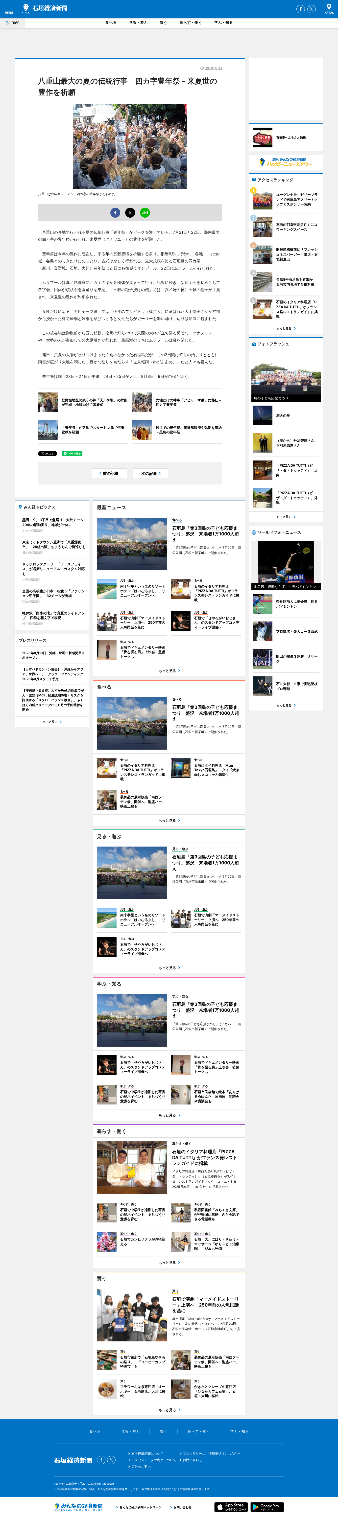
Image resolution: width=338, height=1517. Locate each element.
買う (163, 22)
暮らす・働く (191, 22)
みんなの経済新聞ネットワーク (78, 1507)
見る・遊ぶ (138, 22)
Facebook (300, 9)
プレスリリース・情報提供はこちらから (212, 1453)
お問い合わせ (192, 1460)
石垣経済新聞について (147, 1453)
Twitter (311, 9)
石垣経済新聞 (44, 9)
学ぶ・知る (223, 22)
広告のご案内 (141, 1467)
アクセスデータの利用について (153, 1460)
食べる (111, 22)
